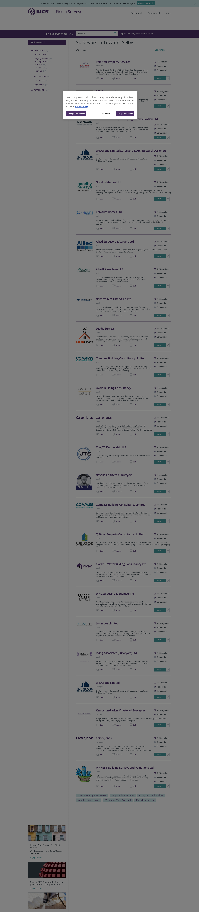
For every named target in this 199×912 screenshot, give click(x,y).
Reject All (106, 114)
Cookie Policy (81, 106)
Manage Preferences (76, 114)
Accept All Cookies (125, 114)
